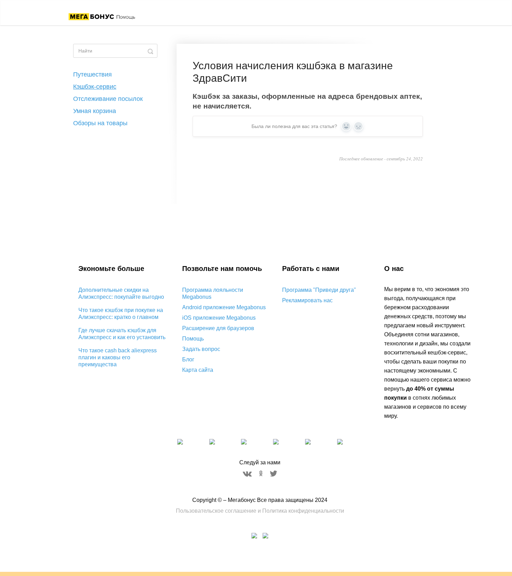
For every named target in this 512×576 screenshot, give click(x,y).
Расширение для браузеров (218, 328)
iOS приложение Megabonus (219, 318)
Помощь (193, 339)
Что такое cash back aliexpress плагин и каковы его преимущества (117, 357)
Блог (188, 359)
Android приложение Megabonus (224, 307)
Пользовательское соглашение (216, 511)
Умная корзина (94, 110)
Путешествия (92, 74)
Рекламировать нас (307, 300)
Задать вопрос (201, 349)
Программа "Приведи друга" (319, 290)
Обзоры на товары (100, 123)
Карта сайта (197, 370)
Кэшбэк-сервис (94, 86)
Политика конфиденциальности (303, 511)
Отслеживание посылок (108, 98)
